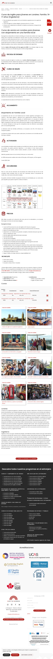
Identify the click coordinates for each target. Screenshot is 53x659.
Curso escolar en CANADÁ (35, 481)
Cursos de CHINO (7, 523)
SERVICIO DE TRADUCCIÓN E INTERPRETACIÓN (35, 535)
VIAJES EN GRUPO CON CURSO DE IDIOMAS (11, 503)
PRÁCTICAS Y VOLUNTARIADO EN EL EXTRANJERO (37, 523)
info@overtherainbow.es (35, 270)
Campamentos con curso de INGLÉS (12, 476)
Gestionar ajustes (26, 654)
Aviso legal (30, 605)
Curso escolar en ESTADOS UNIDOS (37, 476)
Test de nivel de (14, 619)
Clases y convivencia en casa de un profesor (14, 535)
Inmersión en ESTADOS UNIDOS (10, 495)
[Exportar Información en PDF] (49, 22)
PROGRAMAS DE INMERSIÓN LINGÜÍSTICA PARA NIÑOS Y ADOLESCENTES (12, 489)
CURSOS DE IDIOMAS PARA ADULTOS (11, 511)
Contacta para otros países (36, 493)
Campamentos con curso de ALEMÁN (12, 480)
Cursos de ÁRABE (7, 525)
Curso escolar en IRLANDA (35, 480)
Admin (28, 613)
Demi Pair (31, 518)
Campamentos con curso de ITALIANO (12, 481)
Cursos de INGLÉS (7, 514)
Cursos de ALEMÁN (7, 517)
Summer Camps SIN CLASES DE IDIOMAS (13, 483)
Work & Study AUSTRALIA (35, 515)
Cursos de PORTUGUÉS (8, 518)
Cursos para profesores (9, 534)
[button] (51, 2)
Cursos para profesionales (9, 532)
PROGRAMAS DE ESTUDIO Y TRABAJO (37, 511)
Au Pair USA (32, 517)
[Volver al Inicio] (8, 2)
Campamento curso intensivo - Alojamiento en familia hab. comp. (17, 298)
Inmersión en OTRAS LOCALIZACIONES (12, 496)
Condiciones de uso (32, 602)
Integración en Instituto (9, 498)
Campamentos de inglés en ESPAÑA (12, 484)
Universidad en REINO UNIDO (36, 492)
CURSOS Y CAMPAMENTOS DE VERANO (12, 473)
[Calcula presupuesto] (47, 295)
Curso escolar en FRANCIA (35, 483)
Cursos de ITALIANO (8, 520)
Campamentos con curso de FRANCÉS (12, 478)
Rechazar (15, 654)
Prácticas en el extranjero (35, 527)
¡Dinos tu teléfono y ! (27, 458)
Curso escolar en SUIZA (34, 484)
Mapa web (29, 600)
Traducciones (31, 607)
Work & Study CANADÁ (34, 514)
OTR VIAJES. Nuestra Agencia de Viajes (39, 540)
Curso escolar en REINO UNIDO (36, 478)
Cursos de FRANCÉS (8, 515)
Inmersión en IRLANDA (8, 493)
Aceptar (6, 654)
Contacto (30, 598)
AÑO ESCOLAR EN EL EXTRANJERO (36, 473)
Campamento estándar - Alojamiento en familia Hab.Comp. (16, 293)
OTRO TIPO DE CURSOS (8, 529)
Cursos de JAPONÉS (8, 522)
